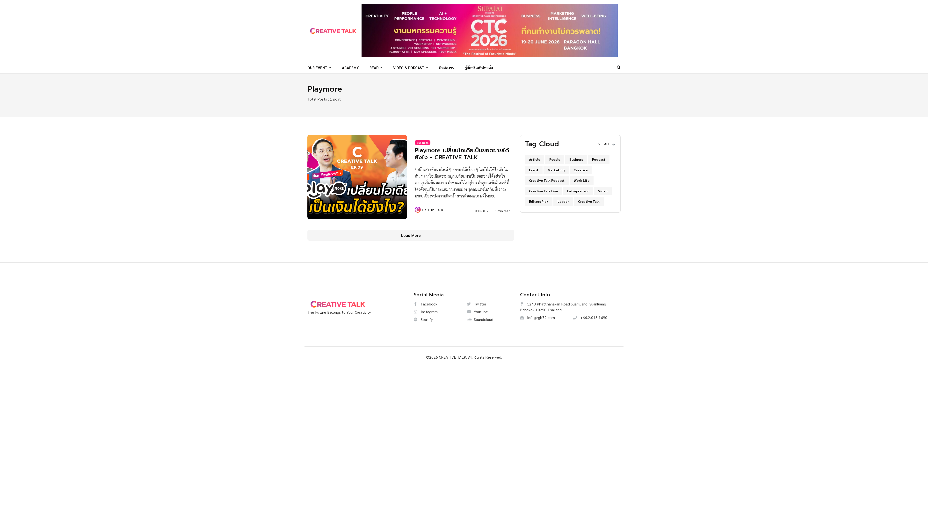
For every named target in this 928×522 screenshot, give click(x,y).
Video (603, 191)
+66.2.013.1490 (593, 317)
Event (533, 170)
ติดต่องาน (447, 67)
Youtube (480, 311)
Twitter (479, 303)
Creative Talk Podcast (547, 180)
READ (374, 67)
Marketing (556, 170)
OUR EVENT (317, 67)
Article (534, 159)
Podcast (598, 159)
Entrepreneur (578, 191)
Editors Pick (538, 201)
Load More (411, 235)
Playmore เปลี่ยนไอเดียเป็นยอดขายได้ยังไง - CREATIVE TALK (462, 154)
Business (422, 143)
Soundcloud (483, 319)
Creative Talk (589, 201)
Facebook (428, 303)
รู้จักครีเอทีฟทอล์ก (479, 67)
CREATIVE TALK (432, 210)
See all (604, 144)
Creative (580, 170)
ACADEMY (350, 67)
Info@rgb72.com (540, 317)
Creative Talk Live (543, 191)
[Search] (619, 67)
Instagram (429, 311)
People (554, 159)
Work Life (581, 180)
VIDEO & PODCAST (409, 67)
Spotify (426, 319)
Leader (563, 201)
